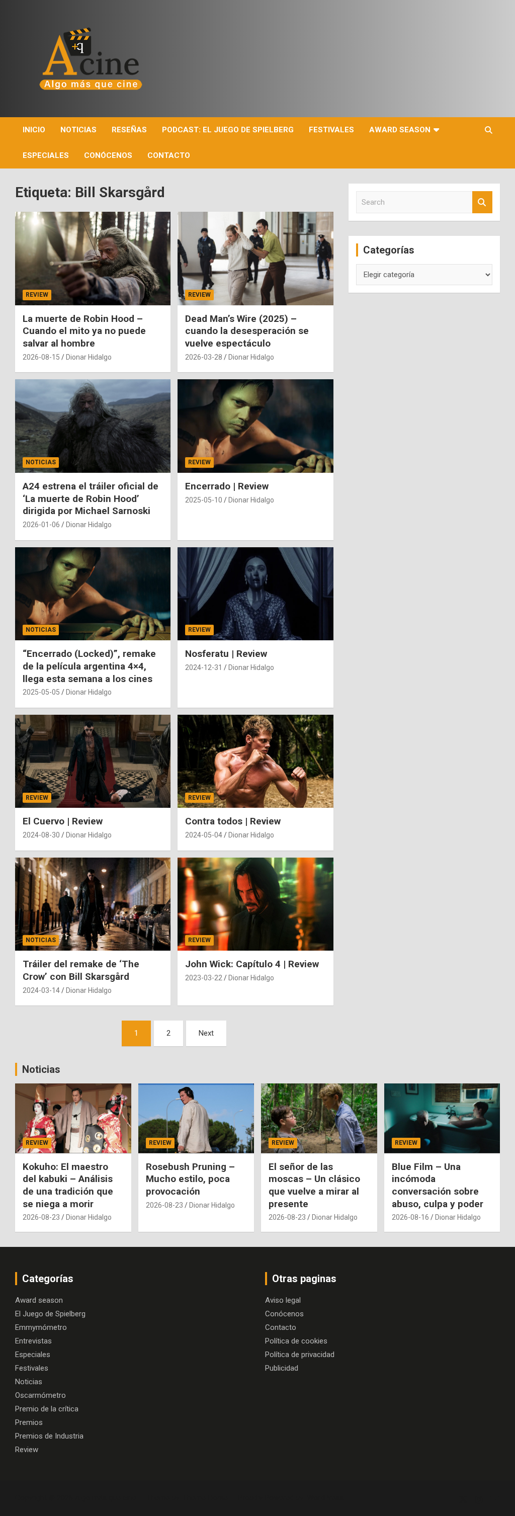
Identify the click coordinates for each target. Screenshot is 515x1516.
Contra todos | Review (233, 821)
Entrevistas (33, 1340)
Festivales (331, 129)
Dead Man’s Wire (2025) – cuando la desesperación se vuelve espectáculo (247, 331)
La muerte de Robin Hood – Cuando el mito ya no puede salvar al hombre (84, 331)
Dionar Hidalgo (89, 357)
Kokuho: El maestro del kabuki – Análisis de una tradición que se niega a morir (68, 1185)
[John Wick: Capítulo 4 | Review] (255, 904)
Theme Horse (205, 1497)
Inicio (34, 129)
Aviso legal (283, 1300)
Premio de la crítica (46, 1408)
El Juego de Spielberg (50, 1313)
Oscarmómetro (40, 1395)
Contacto (168, 155)
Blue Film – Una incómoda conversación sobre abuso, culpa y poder (437, 1185)
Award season (400, 129)
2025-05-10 (203, 500)
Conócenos (108, 155)
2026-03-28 (203, 357)
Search (482, 202)
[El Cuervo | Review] (93, 761)
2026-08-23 (41, 1217)
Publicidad (281, 1368)
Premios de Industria (49, 1436)
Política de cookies (296, 1340)
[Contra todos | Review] (255, 761)
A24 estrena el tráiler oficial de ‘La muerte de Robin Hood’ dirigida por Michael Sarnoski (90, 498)
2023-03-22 (203, 978)
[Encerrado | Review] (255, 426)
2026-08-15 (41, 357)
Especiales (46, 155)
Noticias (78, 129)
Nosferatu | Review (226, 653)
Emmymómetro (41, 1327)
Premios (29, 1422)
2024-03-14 (41, 990)
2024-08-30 (41, 835)
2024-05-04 (203, 835)
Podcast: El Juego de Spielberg (228, 129)
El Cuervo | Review (63, 821)
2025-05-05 (41, 692)
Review (37, 294)
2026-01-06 (41, 525)
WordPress (325, 1497)
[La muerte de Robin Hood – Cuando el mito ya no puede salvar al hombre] (93, 259)
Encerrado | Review (227, 486)
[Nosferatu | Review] (255, 594)
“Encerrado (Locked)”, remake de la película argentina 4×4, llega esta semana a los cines (89, 666)
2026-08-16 (410, 1217)
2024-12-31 (203, 667)
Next (206, 1033)
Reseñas (129, 129)
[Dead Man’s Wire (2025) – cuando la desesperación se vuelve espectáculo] (255, 259)
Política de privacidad (299, 1354)
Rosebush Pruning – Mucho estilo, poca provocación (190, 1179)
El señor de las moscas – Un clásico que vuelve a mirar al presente (314, 1185)
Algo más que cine (105, 1497)
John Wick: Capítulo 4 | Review (252, 964)
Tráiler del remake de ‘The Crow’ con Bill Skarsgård (81, 970)
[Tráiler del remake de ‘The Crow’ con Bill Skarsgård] (93, 904)
